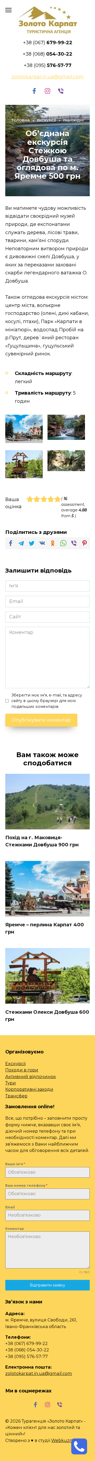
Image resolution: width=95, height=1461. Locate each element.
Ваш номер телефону (26, 1185)
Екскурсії (15, 1063)
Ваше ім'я (15, 1164)
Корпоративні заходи (29, 1089)
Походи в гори (21, 1070)
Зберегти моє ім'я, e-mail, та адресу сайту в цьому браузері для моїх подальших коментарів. (46, 701)
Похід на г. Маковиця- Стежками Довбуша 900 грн (42, 841)
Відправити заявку (47, 1285)
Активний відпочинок (30, 1076)
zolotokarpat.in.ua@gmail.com (38, 1373)
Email (10, 1207)
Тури (10, 1082)
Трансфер (16, 1095)
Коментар (14, 1229)
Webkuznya (64, 1440)
